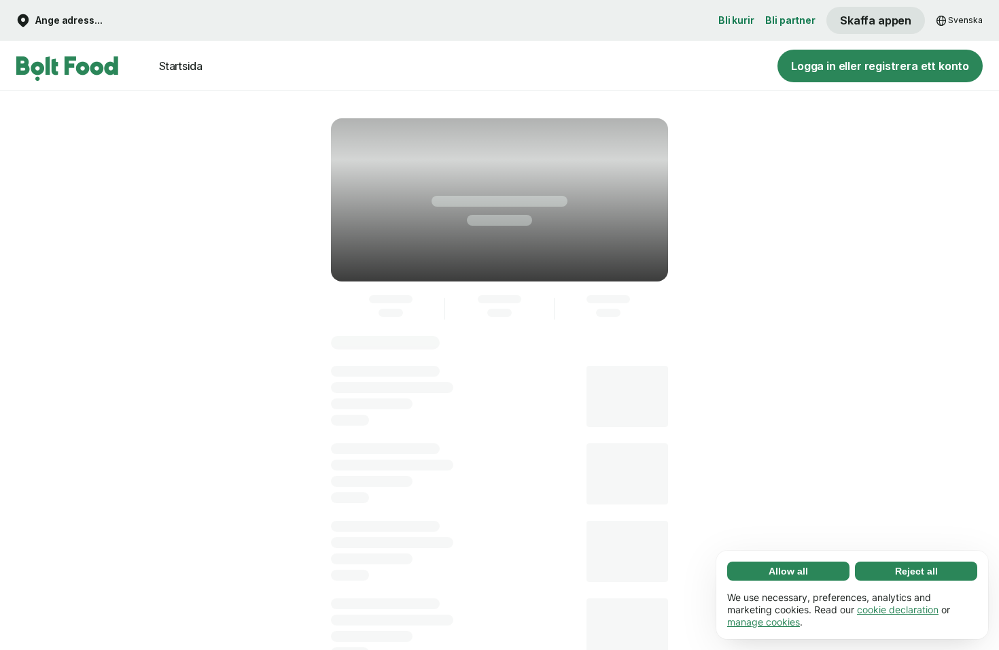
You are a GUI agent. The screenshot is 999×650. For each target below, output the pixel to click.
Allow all (788, 571)
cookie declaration (898, 609)
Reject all (916, 571)
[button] (59, 20)
